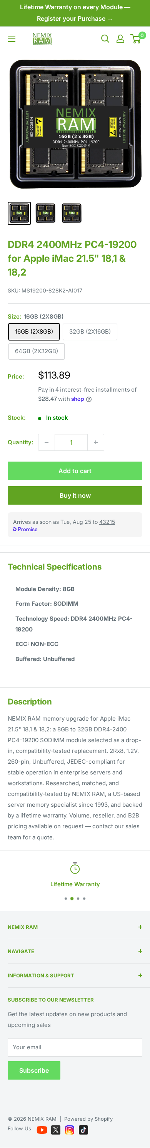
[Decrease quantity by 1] (46, 442)
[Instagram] (70, 1128)
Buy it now (75, 495)
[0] (136, 38)
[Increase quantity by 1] (96, 442)
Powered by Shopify (88, 1119)
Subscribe (34, 1070)
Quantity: (20, 442)
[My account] (120, 39)
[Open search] (105, 39)
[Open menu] (11, 39)
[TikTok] (83, 1128)
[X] (56, 1128)
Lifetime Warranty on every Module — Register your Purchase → (75, 12)
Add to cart (75, 471)
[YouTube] (43, 1128)
